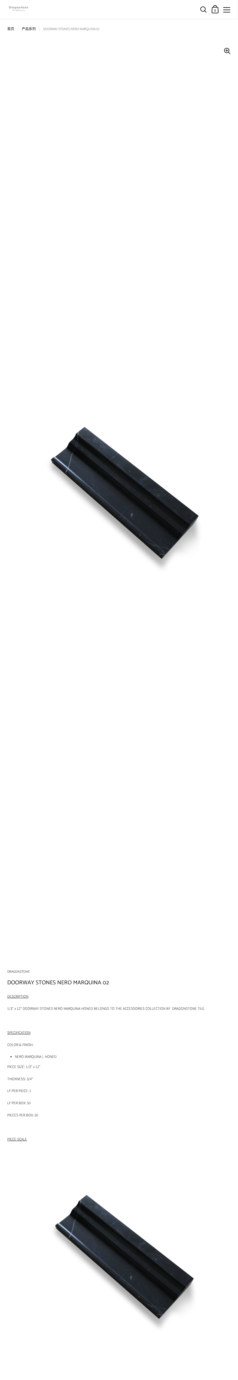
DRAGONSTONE (18, 971)
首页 (10, 29)
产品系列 (29, 29)
